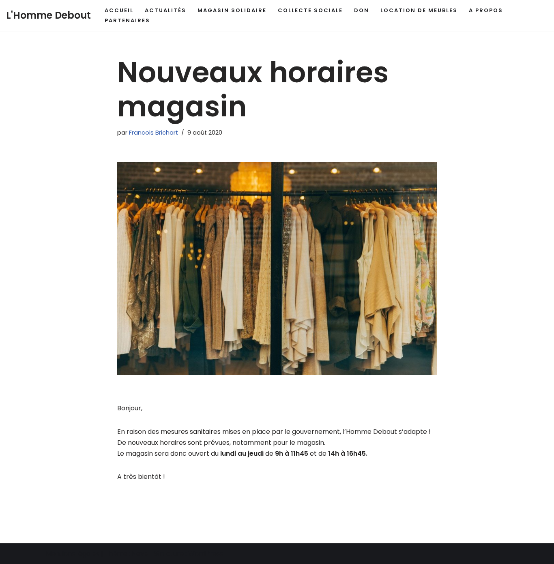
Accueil (119, 10)
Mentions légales (72, 553)
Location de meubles (418, 10)
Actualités (165, 10)
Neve (140, 553)
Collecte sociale (310, 10)
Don (361, 10)
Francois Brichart (153, 133)
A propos (486, 10)
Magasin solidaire (232, 10)
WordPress (205, 553)
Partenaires (127, 20)
